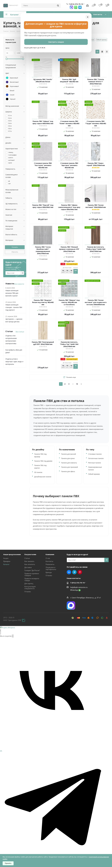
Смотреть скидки (56, 42)
